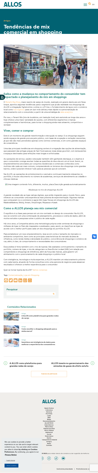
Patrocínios (49, 427)
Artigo (24, 313)
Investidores (49, 425)
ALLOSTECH (49, 423)
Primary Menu (85, 5)
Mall (49, 417)
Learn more (10, 460)
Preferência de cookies (84, 469)
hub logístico (19, 109)
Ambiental (49, 432)
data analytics (66, 112)
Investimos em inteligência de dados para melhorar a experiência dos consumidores (38, 343)
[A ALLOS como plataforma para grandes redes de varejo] (11, 316)
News (49, 443)
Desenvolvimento (49, 421)
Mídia (49, 419)
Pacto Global (49, 430)
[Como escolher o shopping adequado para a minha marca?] (11, 329)
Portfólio (49, 414)
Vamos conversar (40, 270)
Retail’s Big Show (12, 102)
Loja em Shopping (31, 275)
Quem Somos (49, 408)
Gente (49, 438)
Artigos (49, 441)
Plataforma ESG (49, 428)
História (49, 412)
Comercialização (15, 275)
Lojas (49, 415)
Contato (49, 445)
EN (93, 5)
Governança (49, 436)
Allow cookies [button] (11, 465)
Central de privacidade (65, 469)
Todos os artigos (49, 374)
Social (49, 434)
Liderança (49, 410)
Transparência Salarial (49, 440)
